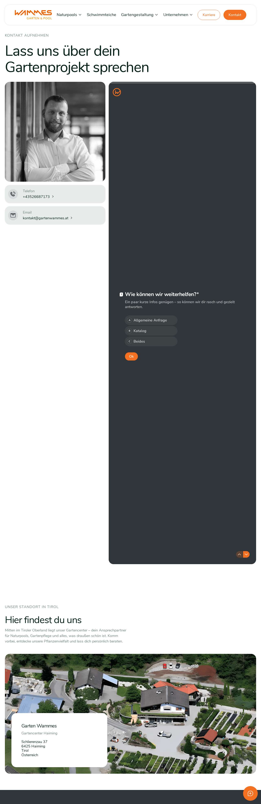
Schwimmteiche (101, 14)
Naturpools (67, 14)
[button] (69, 14)
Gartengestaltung (137, 14)
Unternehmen (175, 14)
